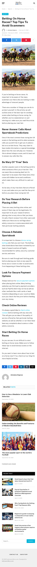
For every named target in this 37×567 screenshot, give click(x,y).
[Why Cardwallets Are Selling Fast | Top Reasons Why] (7, 505)
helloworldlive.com (8, 561)
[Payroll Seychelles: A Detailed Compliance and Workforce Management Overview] (7, 492)
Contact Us (13, 554)
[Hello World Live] (18, 3)
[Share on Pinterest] (26, 40)
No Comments (25, 33)
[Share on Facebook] (6, 40)
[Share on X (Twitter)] (16, 40)
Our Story (24, 554)
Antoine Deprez (12, 30)
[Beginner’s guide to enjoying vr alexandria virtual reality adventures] (7, 516)
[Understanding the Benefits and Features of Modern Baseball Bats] (18, 412)
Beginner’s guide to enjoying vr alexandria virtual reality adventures (24, 515)
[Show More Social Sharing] (33, 40)
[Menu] (3, 3)
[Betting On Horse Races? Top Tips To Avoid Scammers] (18, 55)
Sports (5, 14)
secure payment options (26, 281)
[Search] (34, 3)
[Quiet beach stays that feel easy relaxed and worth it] (7, 481)
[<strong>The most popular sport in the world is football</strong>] (18, 441)
